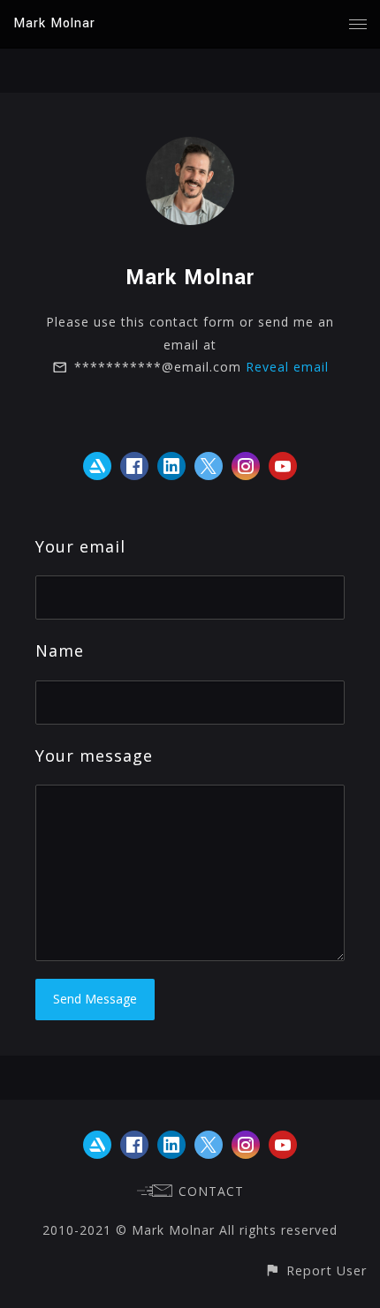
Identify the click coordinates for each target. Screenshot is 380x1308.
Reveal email (287, 366)
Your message (94, 755)
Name (59, 650)
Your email (80, 546)
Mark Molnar (54, 23)
